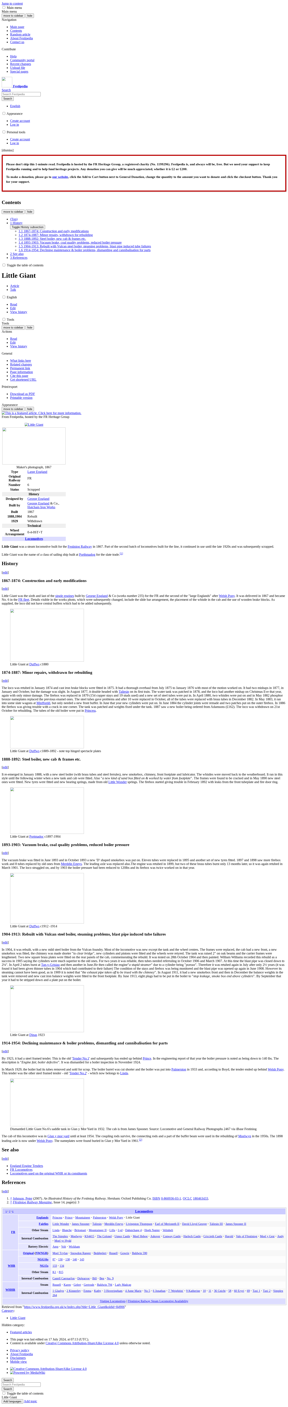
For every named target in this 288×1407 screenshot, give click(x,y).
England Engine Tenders (26, 1166)
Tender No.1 (80, 1058)
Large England (37, 472)
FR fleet (23, 599)
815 (61, 1272)
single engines (64, 596)
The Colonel (104, 1236)
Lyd (120, 1230)
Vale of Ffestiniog (246, 1236)
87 (53, 1259)
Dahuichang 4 (133, 1230)
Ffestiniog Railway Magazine (32, 1202)
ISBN (156, 1198)
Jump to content (12, 3)
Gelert (77, 1284)
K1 (54, 1272)
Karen (67, 1284)
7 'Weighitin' (175, 1290)
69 (248, 1290)
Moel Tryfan (60, 1253)
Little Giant (17, 1318)
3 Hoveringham (113, 1290)
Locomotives (34, 539)
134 (62, 1265)
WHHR (10, 1289)
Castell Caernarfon (63, 1278)
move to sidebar (13, 15)
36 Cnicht (220, 1290)
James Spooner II (236, 1223)
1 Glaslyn (58, 1290)
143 (82, 1259)
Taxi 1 (256, 1290)
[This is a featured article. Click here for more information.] (41, 413)
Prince (147, 1058)
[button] (4, 7)
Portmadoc (36, 836)
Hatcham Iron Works (41, 507)
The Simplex (60, 1236)
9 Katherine (193, 1290)
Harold (229, 1236)
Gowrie (124, 1253)
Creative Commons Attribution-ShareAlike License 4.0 (82, 1343)
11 (210, 1290)
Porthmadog (87, 554)
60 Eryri (239, 1290)
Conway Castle (172, 1236)
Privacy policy (19, 1350)
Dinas (33, 1035)
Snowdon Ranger (80, 1253)
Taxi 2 (267, 1290)
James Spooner (81, 1223)
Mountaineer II (98, 1230)
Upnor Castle (122, 1236)
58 (229, 1290)
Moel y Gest (267, 1236)
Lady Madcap (123, 1284)
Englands (42, 1217)
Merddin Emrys (71, 864)
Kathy (97, 1290)
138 (67, 1259)
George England (38, 499)
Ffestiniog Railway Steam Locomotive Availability (158, 1301)
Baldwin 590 (139, 1253)
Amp (55, 1246)
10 (204, 1290)
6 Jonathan (159, 1290)
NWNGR (41, 1253)
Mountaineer (82, 1217)
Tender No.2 (78, 1073)
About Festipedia (21, 1354)
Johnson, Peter (22, 1198)
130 (60, 1259)
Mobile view (18, 1361)
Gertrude (89, 1284)
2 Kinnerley (74, 1290)
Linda (124, 1073)
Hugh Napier (152, 1230)
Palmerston (178, 1069)
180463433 (200, 1198)
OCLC (187, 1198)
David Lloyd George (194, 1223)
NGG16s (43, 1259)
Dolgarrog (83, 1278)
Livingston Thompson (139, 1223)
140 (75, 1259)
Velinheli (168, 1230)
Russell (113, 1253)
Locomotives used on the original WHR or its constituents (48, 1173)
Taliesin (124, 691)
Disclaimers (18, 1358)
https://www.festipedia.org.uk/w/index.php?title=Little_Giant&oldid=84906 (74, 1307)
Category (8, 1310)
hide (29, 15)
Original (28, 1253)
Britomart (80, 1230)
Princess (90, 710)
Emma (87, 1290)
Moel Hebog (140, 1236)
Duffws (34, 664)
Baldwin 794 (104, 1284)
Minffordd (43, 703)
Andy (280, 1236)
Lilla (112, 1230)
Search (7, 98)
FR (13, 1232)
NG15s (44, 1265)
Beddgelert (100, 1253)
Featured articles (21, 1332)
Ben (102, 1278)
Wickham (74, 1246)
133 (54, 1265)
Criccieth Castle (212, 1236)
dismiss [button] (7, 150)
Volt (63, 1246)
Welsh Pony (227, 596)
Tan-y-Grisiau (50, 964)
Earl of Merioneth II (167, 1223)
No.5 (147, 1290)
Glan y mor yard (58, 1136)
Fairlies (43, 1223)
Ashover (155, 1236)
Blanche (67, 1230)
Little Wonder (117, 782)
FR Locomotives (21, 1169)
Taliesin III (216, 1223)
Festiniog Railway (80, 546)
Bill (94, 1278)
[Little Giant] (34, 424)
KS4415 (89, 1236)
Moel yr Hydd (62, 1240)
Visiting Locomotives (112, 1301)
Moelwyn (244, 1136)
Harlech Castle (192, 1236)
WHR (11, 1265)
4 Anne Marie (133, 1290)
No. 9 (110, 1278)
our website (60, 177)
